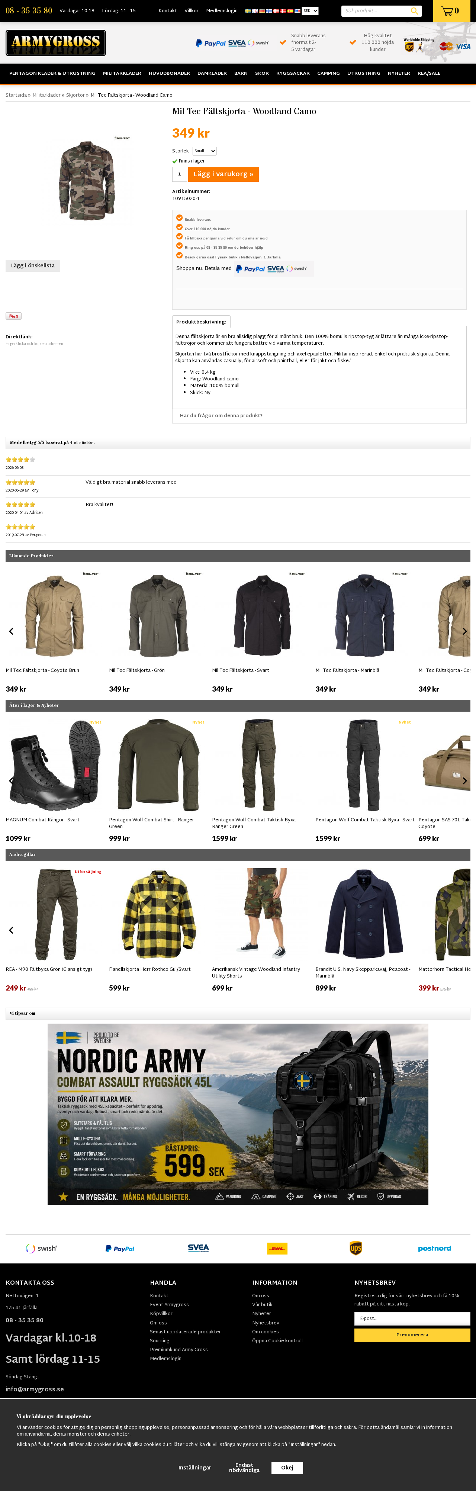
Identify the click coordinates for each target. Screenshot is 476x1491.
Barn (241, 73)
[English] (255, 11)
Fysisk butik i (228, 257)
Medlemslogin (222, 11)
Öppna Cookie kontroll (277, 1341)
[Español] (290, 11)
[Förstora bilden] (87, 179)
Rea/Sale (429, 73)
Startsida (16, 95)
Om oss (158, 1323)
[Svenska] (248, 11)
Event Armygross (169, 1305)
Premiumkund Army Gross (179, 1350)
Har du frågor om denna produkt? (221, 416)
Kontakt (167, 11)
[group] (55, 630)
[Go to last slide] (11, 781)
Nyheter (399, 73)
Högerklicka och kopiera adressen (34, 344)
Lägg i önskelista (33, 266)
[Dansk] (283, 11)
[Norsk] (276, 11)
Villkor (191, 11)
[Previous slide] (11, 631)
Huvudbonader (169, 73)
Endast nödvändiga (244, 1468)
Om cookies (265, 1332)
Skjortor (75, 95)
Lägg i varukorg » (223, 174)
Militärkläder (122, 73)
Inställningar (194, 1468)
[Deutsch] (262, 11)
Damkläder (212, 73)
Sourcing (160, 1341)
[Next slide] (464, 631)
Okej (287, 1468)
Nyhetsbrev (265, 1323)
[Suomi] (269, 11)
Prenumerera (412, 1335)
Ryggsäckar (293, 73)
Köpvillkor (161, 1314)
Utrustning (363, 73)
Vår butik (262, 1305)
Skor (262, 73)
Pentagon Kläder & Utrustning (52, 73)
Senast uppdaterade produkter (185, 1332)
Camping (328, 73)
